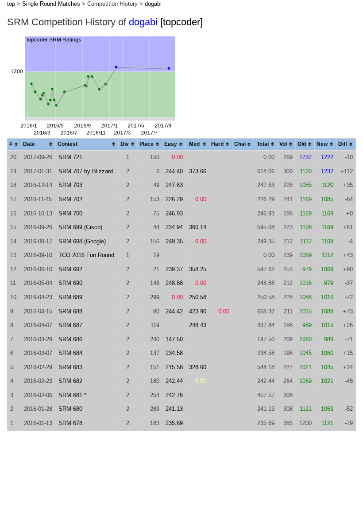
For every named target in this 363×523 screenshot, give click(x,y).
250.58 (197, 297)
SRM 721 (70, 157)
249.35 (174, 241)
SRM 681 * (72, 395)
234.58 (174, 353)
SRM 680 (70, 409)
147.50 (174, 339)
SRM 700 (70, 213)
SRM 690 (70, 283)
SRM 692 (70, 269)
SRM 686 (70, 339)
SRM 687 (70, 325)
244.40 (174, 171)
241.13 (174, 409)
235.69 (174, 423)
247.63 (174, 185)
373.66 (197, 171)
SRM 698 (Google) (82, 241)
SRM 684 (70, 353)
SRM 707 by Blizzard (85, 171)
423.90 (197, 311)
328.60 (197, 367)
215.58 (174, 367)
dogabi (153, 3)
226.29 (174, 199)
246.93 (174, 213)
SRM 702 (70, 199)
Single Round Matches (51, 3)
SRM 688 (70, 311)
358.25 (197, 269)
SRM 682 (70, 381)
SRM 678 (70, 423)
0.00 (177, 157)
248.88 (174, 283)
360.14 (197, 227)
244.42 (174, 311)
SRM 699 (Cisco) (80, 227)
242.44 (174, 381)
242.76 (174, 395)
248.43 (197, 325)
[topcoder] (181, 21)
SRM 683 (70, 367)
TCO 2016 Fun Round (86, 255)
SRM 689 (70, 297)
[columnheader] (14, 145)
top (11, 3)
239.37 (174, 269)
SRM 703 (70, 185)
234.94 (174, 227)
